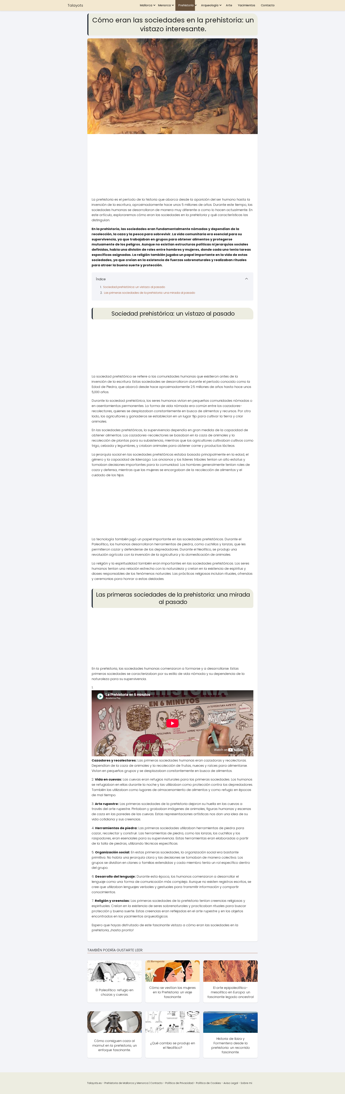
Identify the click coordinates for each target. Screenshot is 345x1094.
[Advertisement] (172, 166)
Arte (229, 5)
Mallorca (146, 5)
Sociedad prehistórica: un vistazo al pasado (134, 287)
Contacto (268, 5)
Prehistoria (186, 5)
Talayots (75, 5)
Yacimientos (246, 5)
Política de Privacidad (179, 1083)
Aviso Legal (231, 1083)
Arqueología (209, 5)
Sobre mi (246, 1083)
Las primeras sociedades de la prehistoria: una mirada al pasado (149, 293)
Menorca (164, 5)
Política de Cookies (208, 1083)
